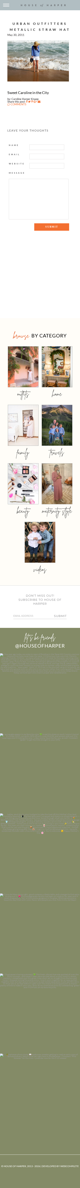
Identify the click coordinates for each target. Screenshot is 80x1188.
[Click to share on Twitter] (29, 101)
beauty (23, 511)
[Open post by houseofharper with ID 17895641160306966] (40, 1094)
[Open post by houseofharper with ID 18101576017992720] (40, 1014)
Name (14, 145)
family (23, 452)
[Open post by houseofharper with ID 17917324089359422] (40, 933)
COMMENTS (18, 104)
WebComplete (69, 1166)
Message (17, 173)
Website (17, 163)
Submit (60, 616)
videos (40, 569)
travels (57, 452)
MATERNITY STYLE (57, 511)
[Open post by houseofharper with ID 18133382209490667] (40, 853)
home (57, 394)
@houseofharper (40, 646)
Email (14, 154)
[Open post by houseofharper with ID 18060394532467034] (40, 773)
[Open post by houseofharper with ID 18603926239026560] (40, 693)
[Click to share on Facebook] (26, 101)
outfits (23, 394)
